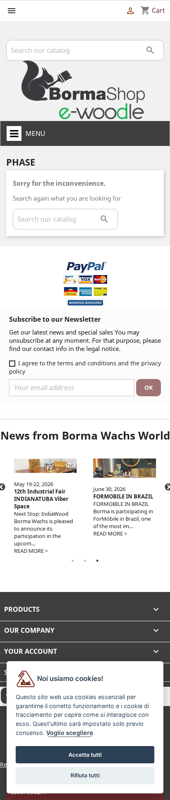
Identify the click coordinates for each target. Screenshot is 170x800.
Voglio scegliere (69, 732)
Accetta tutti (85, 754)
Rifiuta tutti (85, 775)
